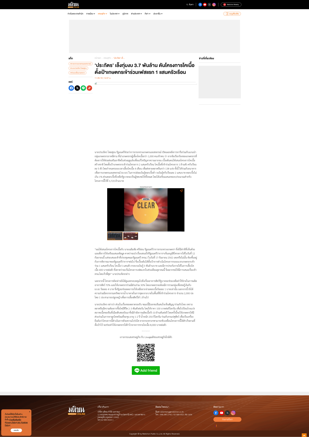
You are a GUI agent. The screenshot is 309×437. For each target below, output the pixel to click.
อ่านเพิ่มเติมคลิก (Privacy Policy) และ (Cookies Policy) (16, 422)
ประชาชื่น (157, 13)
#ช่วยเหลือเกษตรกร (77, 72)
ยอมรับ (16, 430)
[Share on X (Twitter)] (77, 88)
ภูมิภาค (125, 13)
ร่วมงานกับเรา (227, 419)
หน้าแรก (98, 58)
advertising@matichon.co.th (172, 411)
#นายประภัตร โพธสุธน (78, 68)
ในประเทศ (114, 13)
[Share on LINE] (83, 88)
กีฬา (146, 13)
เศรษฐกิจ (101, 13)
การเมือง (89, 13)
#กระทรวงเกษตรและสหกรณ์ (80, 64)
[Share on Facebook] (71, 88)
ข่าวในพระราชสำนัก (75, 13)
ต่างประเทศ (135, 13)
